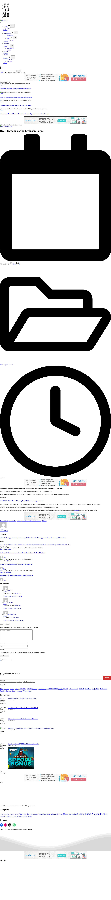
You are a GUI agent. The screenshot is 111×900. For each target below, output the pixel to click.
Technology (19, 691)
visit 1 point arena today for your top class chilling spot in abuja (18, 806)
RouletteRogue (12, 614)
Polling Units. (21, 521)
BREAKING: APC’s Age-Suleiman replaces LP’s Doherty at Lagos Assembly (22, 501)
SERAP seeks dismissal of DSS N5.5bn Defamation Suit (16, 564)
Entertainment (52, 689)
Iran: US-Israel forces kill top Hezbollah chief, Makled (16, 97)
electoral (76, 510)
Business (22, 689)
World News (27, 691)
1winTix (10, 590)
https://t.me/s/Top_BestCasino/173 (12, 608)
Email (2, 646)
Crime (29, 689)
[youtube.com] (6, 17)
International (73, 689)
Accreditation (3, 521)
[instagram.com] (6, 14)
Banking (17, 689)
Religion (2, 691)
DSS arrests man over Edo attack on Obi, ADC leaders (16, 105)
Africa (1, 689)
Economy (35, 689)
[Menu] (0, 22)
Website (2, 649)
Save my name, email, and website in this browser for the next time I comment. (23, 652)
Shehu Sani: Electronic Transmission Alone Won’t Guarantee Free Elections (22, 553)
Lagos (16, 521)
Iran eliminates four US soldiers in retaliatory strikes (15, 88)
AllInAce (10, 602)
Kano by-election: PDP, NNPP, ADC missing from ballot (23, 744)
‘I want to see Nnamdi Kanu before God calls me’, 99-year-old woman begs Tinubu (24, 114)
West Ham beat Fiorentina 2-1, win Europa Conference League (17, 682)
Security (8, 691)
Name (2, 643)
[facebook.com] (6, 5)
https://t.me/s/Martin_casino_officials (13, 620)
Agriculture (6, 689)
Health (60, 689)
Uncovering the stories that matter (10, 673)
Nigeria (6, 126)
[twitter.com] (6, 8)
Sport (14, 691)
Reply (5, 591)
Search (2, 675)
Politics (10, 126)
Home (1, 72)
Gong (1, 529)
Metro (1, 549)
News (1, 126)
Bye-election (10, 521)
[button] (17, 71)
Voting (45, 521)
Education (42, 689)
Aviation (12, 689)
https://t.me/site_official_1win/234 (12, 596)
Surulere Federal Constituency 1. (34, 521)
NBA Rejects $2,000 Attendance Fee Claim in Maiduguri (16, 575)
